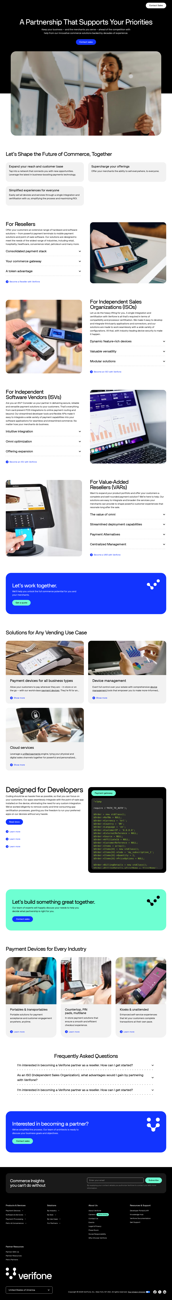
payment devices (50, 690)
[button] (60, 6)
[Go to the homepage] (29, 1274)
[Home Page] (15, 5)
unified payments (31, 753)
